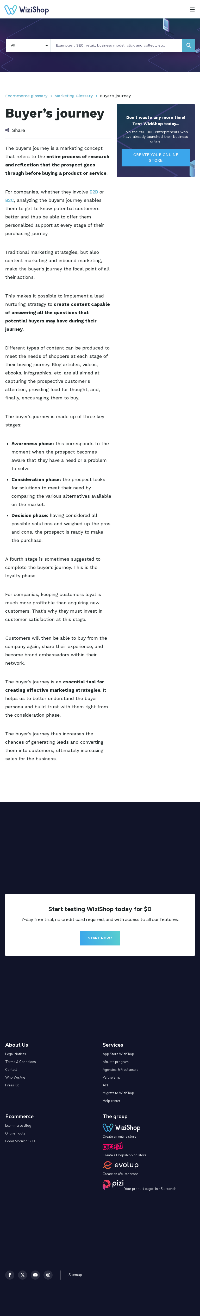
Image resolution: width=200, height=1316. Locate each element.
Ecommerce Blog (18, 1125)
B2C (9, 200)
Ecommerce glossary (26, 95)
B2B (94, 192)
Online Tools (15, 1133)
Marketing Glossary (73, 95)
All (13, 45)
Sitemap (75, 1274)
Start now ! (100, 938)
